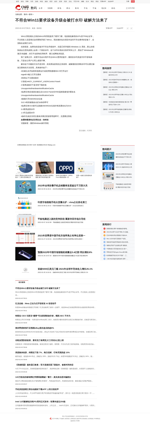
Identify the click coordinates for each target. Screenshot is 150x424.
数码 (25, 14)
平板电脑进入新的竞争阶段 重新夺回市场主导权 (62, 219)
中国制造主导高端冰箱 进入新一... (117, 249)
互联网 (50, 8)
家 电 (59, 8)
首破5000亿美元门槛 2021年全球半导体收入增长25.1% (65, 269)
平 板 (94, 8)
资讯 (22, 1)
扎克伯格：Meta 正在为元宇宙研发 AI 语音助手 (35, 303)
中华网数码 (22, 7)
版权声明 (79, 418)
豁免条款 (84, 418)
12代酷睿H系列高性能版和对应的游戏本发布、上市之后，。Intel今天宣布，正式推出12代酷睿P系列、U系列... (55, 405)
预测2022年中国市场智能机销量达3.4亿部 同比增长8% (65, 252)
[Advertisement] (50, 156)
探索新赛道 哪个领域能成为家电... (117, 228)
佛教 (82, 1)
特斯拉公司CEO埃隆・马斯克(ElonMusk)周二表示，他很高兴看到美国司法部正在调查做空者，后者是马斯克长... (56, 320)
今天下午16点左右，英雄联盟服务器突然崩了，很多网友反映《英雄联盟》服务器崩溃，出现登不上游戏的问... (55, 369)
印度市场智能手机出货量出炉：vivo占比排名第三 (62, 202)
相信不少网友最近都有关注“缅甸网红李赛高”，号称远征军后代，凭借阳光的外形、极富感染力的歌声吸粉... (54, 381)
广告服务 (61, 418)
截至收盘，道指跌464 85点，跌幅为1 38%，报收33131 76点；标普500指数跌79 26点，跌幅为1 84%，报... (54, 356)
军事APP (103, 1)
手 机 (86, 8)
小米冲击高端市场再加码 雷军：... (117, 259)
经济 (51, 1)
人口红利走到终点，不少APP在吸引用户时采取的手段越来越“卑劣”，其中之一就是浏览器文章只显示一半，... (54, 393)
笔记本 (103, 8)
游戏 (36, 1)
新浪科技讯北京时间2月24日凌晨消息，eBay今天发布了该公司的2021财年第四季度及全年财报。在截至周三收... (56, 332)
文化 (70, 1)
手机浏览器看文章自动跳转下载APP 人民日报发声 (37, 389)
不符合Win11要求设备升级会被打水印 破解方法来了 (37, 288)
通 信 (68, 8)
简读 (97, 1)
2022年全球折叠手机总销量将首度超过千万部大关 (63, 185)
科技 (41, 1)
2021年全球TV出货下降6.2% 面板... (118, 232)
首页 (17, 1)
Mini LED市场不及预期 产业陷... (117, 238)
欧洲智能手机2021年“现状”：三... (117, 255)
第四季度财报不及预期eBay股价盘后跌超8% (34, 328)
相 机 (113, 8)
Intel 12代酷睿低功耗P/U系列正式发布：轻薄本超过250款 (40, 402)
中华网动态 (97, 418)
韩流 (92, 1)
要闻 (30, 14)
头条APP (111, 1)
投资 (60, 1)
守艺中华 (76, 1)
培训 (65, 1)
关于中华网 (55, 418)
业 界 (40, 8)
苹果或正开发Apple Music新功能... (117, 252)
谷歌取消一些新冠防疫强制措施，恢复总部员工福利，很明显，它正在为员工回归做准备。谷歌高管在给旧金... (55, 344)
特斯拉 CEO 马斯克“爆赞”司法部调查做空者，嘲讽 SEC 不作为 (42, 316)
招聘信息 (73, 418)
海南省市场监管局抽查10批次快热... (118, 242)
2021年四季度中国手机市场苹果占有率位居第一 (61, 235)
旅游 (46, 1)
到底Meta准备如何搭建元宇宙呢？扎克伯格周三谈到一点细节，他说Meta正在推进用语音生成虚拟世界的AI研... (55, 307)
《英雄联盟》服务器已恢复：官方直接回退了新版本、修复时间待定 (44, 365)
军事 (27, 1)
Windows (25, 126)
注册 (127, 1)
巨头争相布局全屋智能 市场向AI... (117, 235)
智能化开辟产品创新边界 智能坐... (117, 245)
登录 (132, 1)
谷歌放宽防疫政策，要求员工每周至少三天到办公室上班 (39, 340)
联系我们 (67, 418)
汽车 (31, 1)
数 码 (77, 8)
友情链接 (90, 418)
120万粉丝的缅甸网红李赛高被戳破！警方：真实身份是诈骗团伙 (43, 377)
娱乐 (55, 1)
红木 (87, 1)
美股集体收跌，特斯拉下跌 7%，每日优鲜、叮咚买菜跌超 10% (42, 352)
